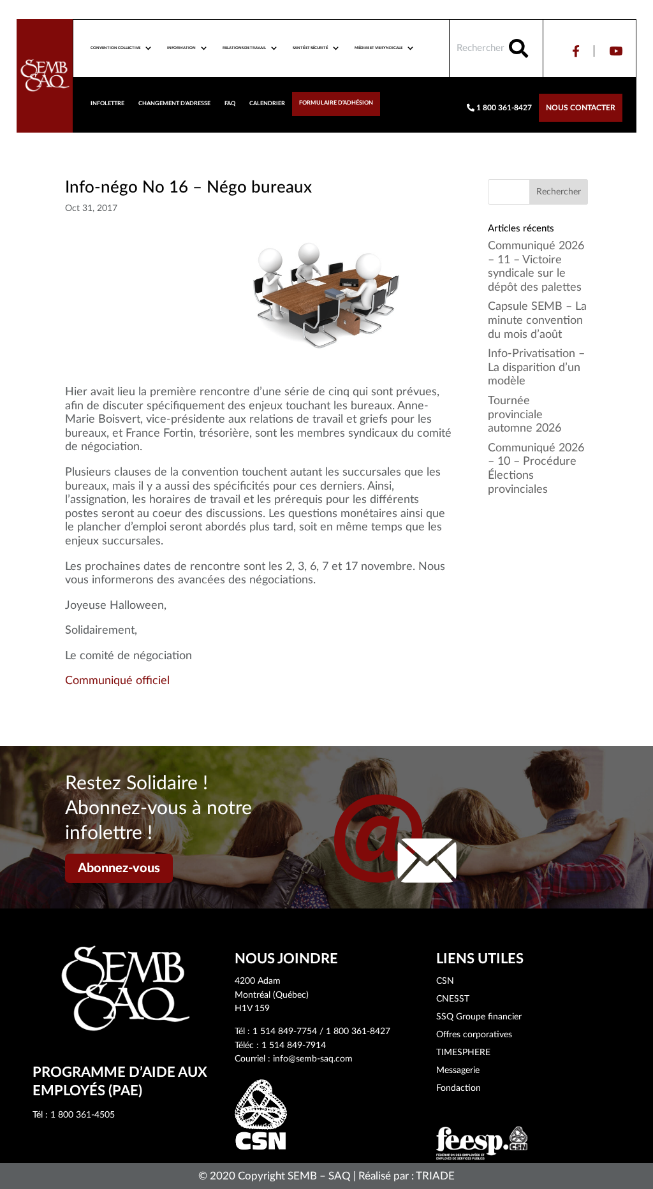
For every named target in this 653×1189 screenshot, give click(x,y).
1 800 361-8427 (503, 108)
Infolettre (107, 103)
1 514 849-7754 (285, 1031)
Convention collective (115, 48)
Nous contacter (580, 108)
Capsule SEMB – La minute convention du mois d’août (537, 320)
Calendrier (267, 103)
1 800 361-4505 (82, 1115)
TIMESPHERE (463, 1052)
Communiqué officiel (117, 681)
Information (181, 48)
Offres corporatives (474, 1034)
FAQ (229, 103)
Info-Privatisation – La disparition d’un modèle (536, 367)
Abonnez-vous (119, 868)
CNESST (452, 999)
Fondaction (458, 1088)
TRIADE (435, 1176)
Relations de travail (244, 48)
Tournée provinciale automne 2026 (524, 414)
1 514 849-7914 (293, 1045)
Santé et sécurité (310, 48)
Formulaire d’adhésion (336, 103)
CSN (445, 981)
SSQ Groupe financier (479, 1016)
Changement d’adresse (174, 103)
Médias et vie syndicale (378, 48)
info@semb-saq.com (313, 1058)
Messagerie (458, 1070)
